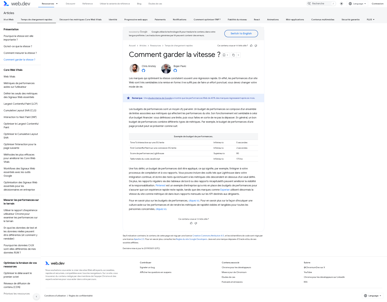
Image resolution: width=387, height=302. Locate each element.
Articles (9, 13)
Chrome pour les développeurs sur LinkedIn (324, 277)
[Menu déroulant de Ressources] (58, 3)
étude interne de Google (160, 98)
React (257, 19)
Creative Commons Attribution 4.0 (208, 235)
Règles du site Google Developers (191, 239)
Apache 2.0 (139, 239)
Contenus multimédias (322, 19)
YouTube (308, 272)
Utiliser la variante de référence (115, 3)
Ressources (48, 3)
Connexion (378, 3)
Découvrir (70, 3)
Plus (369, 19)
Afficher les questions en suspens (155, 272)
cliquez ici (194, 200)
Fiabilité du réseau (237, 19)
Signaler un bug (147, 267)
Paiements (160, 19)
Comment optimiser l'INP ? (207, 19)
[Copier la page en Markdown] (233, 55)
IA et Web (9, 19)
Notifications (179, 19)
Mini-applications (295, 19)
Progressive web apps (136, 19)
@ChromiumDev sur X (314, 267)
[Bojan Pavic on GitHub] (175, 71)
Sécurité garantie (351, 19)
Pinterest (161, 185)
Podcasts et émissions (232, 282)
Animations (273, 19)
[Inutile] (256, 45)
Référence (88, 3)
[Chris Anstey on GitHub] (143, 71)
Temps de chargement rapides (36, 19)
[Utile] (251, 45)
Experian (225, 189)
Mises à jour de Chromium (234, 272)
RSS (305, 282)
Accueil (132, 45)
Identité (113, 19)
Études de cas (155, 3)
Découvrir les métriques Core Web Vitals (81, 19)
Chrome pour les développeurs (236, 267)
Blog (139, 3)
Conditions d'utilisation (55, 295)
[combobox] (321, 3)
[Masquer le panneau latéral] (36, 297)
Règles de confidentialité (81, 295)
